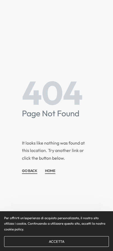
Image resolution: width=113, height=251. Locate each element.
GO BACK (29, 171)
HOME (50, 171)
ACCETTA (56, 241)
